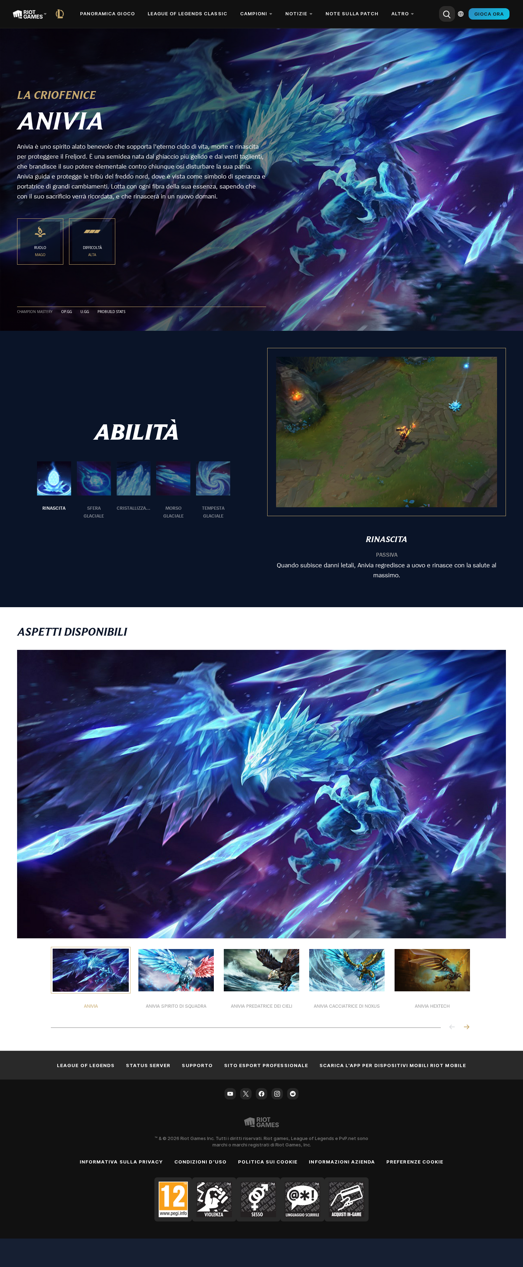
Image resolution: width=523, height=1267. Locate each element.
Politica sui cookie (268, 1162)
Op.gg (66, 312)
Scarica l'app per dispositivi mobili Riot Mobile (392, 1065)
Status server (148, 1065)
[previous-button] (452, 1027)
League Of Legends (86, 1065)
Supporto (197, 1065)
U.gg (84, 312)
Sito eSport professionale (266, 1065)
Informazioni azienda (342, 1162)
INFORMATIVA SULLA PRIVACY (121, 1162)
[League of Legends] (61, 14)
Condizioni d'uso (200, 1162)
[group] (133, 490)
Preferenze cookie (414, 1162)
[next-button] (466, 1027)
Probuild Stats (111, 312)
